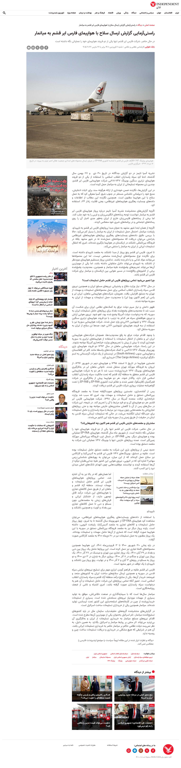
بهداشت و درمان (85, 12)
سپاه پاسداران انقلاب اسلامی (119, 653)
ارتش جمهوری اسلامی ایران (122, 657)
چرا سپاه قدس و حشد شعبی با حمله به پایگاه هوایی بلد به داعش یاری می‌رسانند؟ (128, 490)
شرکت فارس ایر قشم (146, 661)
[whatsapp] (128, 750)
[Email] (33, 48)
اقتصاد (110, 12)
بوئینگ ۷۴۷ (111, 661)
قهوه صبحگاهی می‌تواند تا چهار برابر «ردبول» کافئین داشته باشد (40, 289)
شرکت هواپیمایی (130, 661)
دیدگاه (133, 12)
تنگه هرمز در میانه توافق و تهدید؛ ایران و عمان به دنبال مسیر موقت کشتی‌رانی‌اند (42, 337)
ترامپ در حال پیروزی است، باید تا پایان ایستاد (41, 413)
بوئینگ (120, 661)
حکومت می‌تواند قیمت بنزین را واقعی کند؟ (93, 724)
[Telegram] (135, 750)
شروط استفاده (112, 745)
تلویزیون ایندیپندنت (56, 12)
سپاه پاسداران (135, 653)
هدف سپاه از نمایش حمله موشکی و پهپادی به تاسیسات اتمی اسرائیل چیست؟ (128, 480)
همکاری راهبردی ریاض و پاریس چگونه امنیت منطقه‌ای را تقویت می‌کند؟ (93, 696)
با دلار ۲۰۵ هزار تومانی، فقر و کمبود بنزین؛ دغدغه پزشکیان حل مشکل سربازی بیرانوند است (40, 325)
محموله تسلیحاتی (105, 657)
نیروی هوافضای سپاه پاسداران (143, 657)
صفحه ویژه (71, 12)
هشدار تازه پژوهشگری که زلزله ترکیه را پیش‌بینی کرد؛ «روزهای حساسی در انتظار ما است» (41, 302)
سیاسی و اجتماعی (147, 12)
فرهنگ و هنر (100, 12)
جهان (159, 12)
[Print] (29, 48)
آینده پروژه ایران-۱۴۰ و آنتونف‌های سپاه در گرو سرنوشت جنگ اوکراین (127, 500)
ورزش (118, 12)
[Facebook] (46, 48)
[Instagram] (141, 750)
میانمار (94, 657)
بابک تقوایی (149, 47)
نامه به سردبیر (68, 745)
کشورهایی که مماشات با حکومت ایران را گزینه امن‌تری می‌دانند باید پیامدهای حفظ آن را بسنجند (41, 428)
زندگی (126, 12)
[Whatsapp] (42, 48)
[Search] (4, 13)
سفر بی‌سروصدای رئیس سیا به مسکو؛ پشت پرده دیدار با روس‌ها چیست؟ (40, 313)
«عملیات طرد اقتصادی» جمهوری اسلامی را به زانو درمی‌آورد (135, 724)
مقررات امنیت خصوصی (87, 745)
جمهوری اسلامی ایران (100, 653)
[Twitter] (37, 48)
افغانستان (168, 12)
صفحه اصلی (149, 25)
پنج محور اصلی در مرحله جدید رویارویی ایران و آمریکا (135, 696)
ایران (177, 12)
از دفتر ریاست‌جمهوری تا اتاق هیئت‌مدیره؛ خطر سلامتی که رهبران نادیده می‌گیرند (41, 279)
